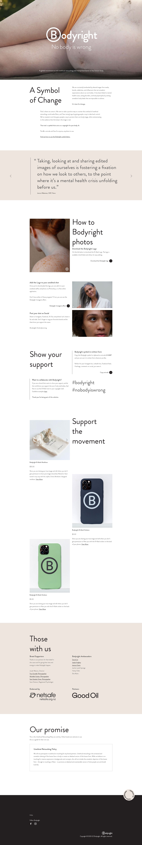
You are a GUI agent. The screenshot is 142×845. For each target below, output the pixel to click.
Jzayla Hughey (76, 662)
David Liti (75, 660)
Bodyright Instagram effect (58, 306)
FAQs (31, 815)
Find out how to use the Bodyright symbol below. (55, 137)
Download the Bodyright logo (99, 261)
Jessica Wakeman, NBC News (46, 193)
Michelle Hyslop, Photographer (39, 676)
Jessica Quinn (76, 665)
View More (39, 479)
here (45, 391)
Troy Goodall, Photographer (38, 674)
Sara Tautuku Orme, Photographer (40, 679)
